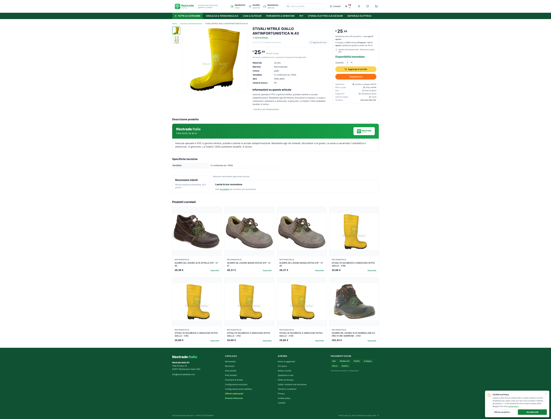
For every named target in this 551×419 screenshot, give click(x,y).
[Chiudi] (546, 393)
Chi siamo (282, 366)
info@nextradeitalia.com (183, 374)
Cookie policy (284, 398)
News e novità (284, 370)
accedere (224, 189)
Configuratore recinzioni (236, 384)
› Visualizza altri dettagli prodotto (266, 109)
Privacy (281, 393)
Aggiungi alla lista (319, 42)
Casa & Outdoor (252, 16)
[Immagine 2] (176, 40)
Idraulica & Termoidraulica (222, 16)
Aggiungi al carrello (357, 69)
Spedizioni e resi (285, 375)
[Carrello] (376, 6)
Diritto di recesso (286, 380)
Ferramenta (230, 361)
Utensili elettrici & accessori (325, 16)
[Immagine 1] (176, 31)
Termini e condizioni (287, 389)
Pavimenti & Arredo (234, 380)
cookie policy (513, 406)
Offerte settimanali (234, 393)
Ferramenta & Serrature (280, 16)
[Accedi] (359, 6)
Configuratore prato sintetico (238, 389)
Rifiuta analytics (502, 412)
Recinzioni (229, 366)
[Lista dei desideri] (367, 6)
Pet (301, 16)
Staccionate (230, 370)
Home (174, 24)
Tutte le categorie (189, 16)
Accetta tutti (532, 412)
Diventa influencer (234, 398)
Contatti (337, 6)
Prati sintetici (231, 375)
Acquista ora (356, 76)
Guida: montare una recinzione (292, 384)
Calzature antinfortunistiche (191, 24)
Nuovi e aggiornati (286, 361)
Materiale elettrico (360, 16)
